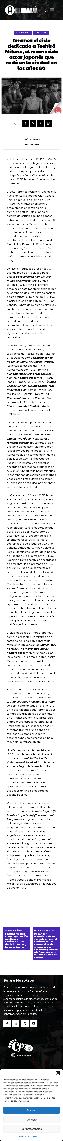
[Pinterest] (40, 123)
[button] (58, 1073)
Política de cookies (28, 1136)
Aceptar (31, 1110)
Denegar (31, 1119)
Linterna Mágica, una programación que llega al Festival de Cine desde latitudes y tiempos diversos (16, 940)
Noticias (41, 33)
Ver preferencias (31, 1128)
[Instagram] (15, 1023)
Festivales (23, 33)
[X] (33, 123)
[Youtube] (33, 1023)
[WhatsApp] (48, 123)
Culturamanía (31, 139)
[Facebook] (25, 123)
